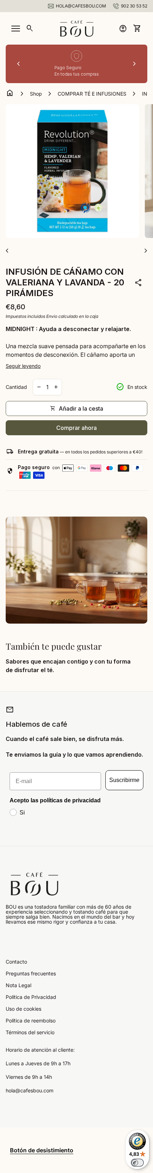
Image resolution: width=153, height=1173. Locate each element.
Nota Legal (18, 985)
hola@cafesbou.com (29, 1090)
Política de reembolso (31, 1020)
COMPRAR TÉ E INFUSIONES (92, 94)
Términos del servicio (30, 1032)
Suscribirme (124, 780)
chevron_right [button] (134, 64)
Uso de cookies (23, 1009)
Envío (51, 316)
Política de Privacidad (31, 997)
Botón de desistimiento (41, 1150)
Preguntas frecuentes (31, 973)
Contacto (16, 962)
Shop (36, 94)
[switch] (137, 1163)
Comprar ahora (76, 427)
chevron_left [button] (18, 64)
